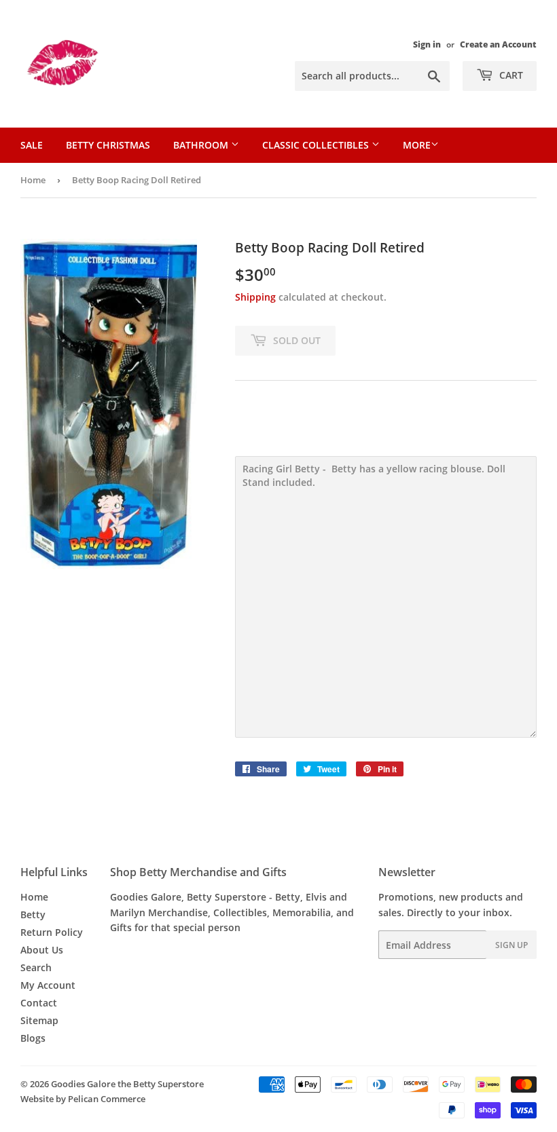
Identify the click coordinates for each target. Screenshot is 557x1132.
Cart (510, 75)
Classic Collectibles (317, 144)
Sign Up (511, 945)
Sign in (427, 44)
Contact (38, 1002)
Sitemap (39, 1020)
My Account (47, 985)
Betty (33, 914)
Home (33, 180)
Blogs (33, 1038)
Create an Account (498, 44)
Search (36, 967)
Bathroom (202, 144)
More (417, 144)
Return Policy (51, 932)
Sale (31, 144)
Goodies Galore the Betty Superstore (127, 1084)
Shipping (255, 296)
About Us (41, 949)
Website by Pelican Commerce (82, 1099)
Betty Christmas (108, 144)
